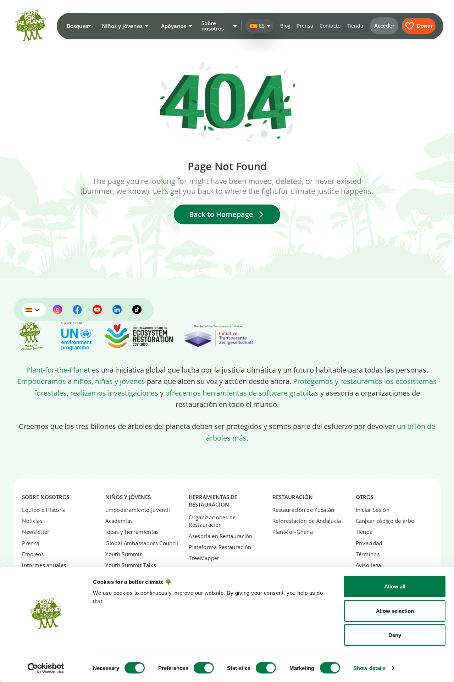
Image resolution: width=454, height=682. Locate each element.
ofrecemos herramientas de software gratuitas (242, 393)
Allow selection (395, 611)
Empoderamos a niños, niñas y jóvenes (81, 381)
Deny (394, 635)
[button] (78, 26)
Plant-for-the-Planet (58, 370)
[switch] (204, 667)
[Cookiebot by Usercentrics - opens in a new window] (46, 668)
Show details (369, 668)
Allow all (394, 586)
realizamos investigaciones (114, 393)
